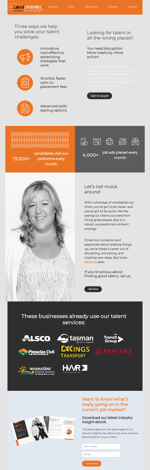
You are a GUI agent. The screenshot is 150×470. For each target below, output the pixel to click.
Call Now (93, 289)
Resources (91, 6)
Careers (112, 6)
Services (53, 6)
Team (71, 6)
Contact (132, 6)
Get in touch (100, 96)
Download (92, 463)
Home (12, 6)
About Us (32, 6)
